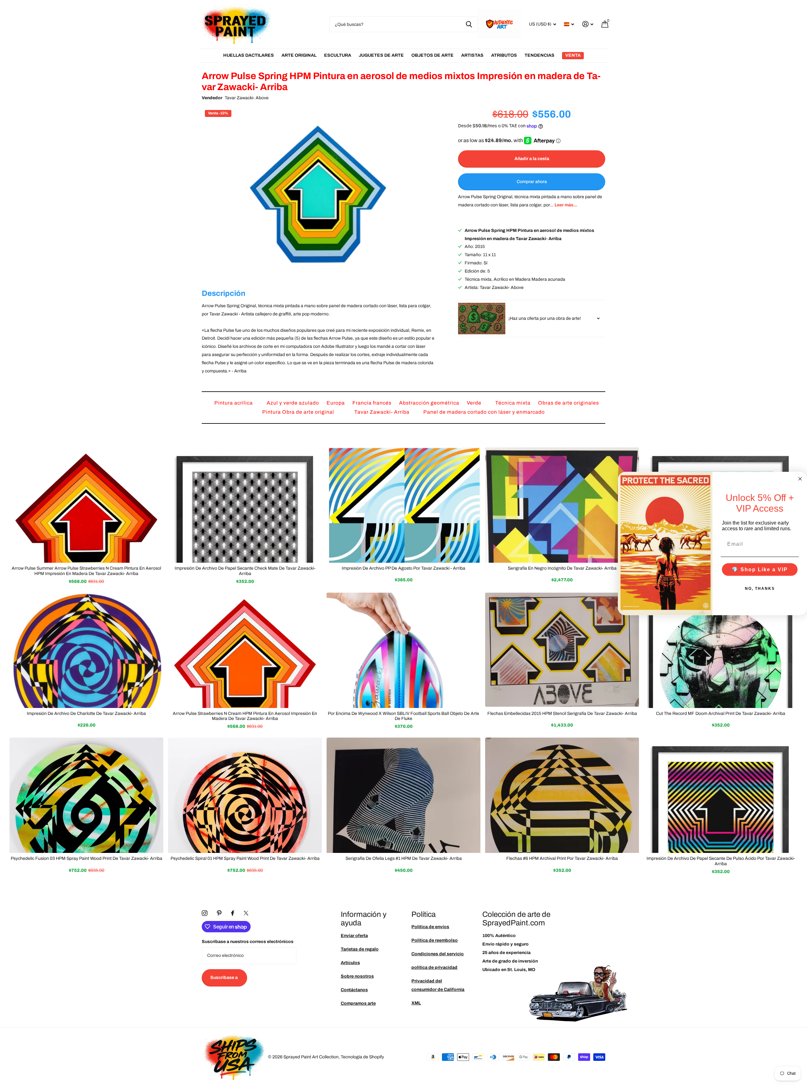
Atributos (504, 55)
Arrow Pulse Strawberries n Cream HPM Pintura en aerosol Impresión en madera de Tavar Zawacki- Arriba (245, 716)
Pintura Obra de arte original (298, 412)
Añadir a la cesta (531, 158)
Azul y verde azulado (293, 402)
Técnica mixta (513, 402)
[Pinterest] (219, 913)
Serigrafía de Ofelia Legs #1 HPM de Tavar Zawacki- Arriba (403, 858)
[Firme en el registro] (588, 24)
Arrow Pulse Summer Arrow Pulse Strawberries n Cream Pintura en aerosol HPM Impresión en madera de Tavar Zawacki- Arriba (86, 571)
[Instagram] (204, 913)
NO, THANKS (760, 588)
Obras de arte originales (568, 402)
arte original (299, 55)
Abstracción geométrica (430, 402)
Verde (475, 402)
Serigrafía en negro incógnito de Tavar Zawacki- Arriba (562, 568)
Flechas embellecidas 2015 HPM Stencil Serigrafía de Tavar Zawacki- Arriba (562, 713)
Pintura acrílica (234, 402)
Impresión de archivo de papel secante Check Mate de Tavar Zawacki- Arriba (245, 571)
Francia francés (372, 402)
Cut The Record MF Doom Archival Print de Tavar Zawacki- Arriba (720, 713)
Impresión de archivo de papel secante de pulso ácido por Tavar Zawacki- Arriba (721, 861)
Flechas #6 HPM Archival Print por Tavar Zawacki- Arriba (562, 858)
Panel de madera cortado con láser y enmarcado (484, 412)
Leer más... (565, 205)
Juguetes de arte (381, 55)
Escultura (337, 55)
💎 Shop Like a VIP (760, 569)
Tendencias (539, 55)
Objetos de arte (432, 55)
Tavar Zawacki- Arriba (382, 412)
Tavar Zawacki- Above (247, 97)
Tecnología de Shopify (362, 1057)
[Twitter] (246, 913)
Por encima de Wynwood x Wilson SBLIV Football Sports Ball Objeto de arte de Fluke (403, 716)
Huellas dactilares (248, 55)
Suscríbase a (224, 977)
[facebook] (232, 913)
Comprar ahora (532, 181)
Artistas (472, 55)
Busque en (469, 24)
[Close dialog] (800, 479)
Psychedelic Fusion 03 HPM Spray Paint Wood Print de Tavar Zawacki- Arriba (86, 858)
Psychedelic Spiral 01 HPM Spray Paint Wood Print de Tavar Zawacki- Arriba (245, 858)
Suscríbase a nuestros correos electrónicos (247, 941)
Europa (336, 402)
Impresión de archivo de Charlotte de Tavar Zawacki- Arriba (86, 713)
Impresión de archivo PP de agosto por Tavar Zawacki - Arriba (403, 568)
